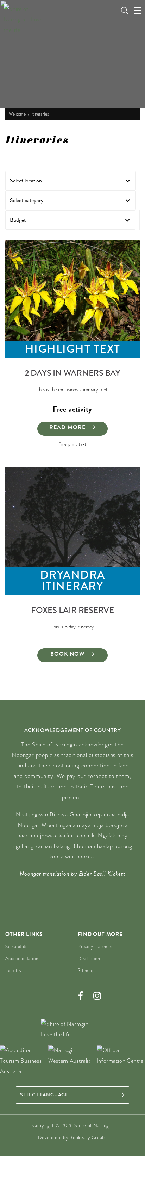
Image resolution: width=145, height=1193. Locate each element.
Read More (67, 427)
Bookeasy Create (88, 1137)
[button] (70, 181)
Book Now (67, 654)
